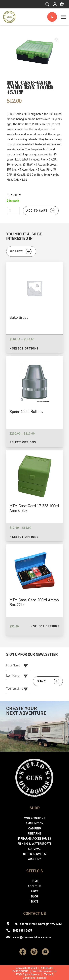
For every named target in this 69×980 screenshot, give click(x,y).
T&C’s (34, 902)
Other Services (34, 854)
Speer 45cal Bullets (26, 411)
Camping (34, 828)
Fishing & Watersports (34, 844)
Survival (34, 849)
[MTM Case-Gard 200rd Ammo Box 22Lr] (34, 552)
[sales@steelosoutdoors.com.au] (9, 937)
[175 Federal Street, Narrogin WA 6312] (9, 923)
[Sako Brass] (34, 269)
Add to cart (37, 211)
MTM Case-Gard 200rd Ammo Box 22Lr (34, 602)
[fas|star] (23, 952)
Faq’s (34, 891)
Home (35, 881)
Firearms (34, 833)
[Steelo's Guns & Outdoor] (9, 17)
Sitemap (41, 977)
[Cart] (64, 4)
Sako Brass (19, 317)
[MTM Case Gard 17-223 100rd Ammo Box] (35, 458)
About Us (34, 886)
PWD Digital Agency (28, 974)
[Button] (52, 17)
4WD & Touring (34, 818)
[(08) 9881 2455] (9, 930)
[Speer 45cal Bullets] (34, 364)
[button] (47, 4)
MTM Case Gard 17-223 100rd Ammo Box (34, 508)
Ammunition (34, 823)
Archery (34, 859)
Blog (34, 896)
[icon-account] (55, 4)
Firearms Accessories (34, 839)
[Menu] (63, 17)
